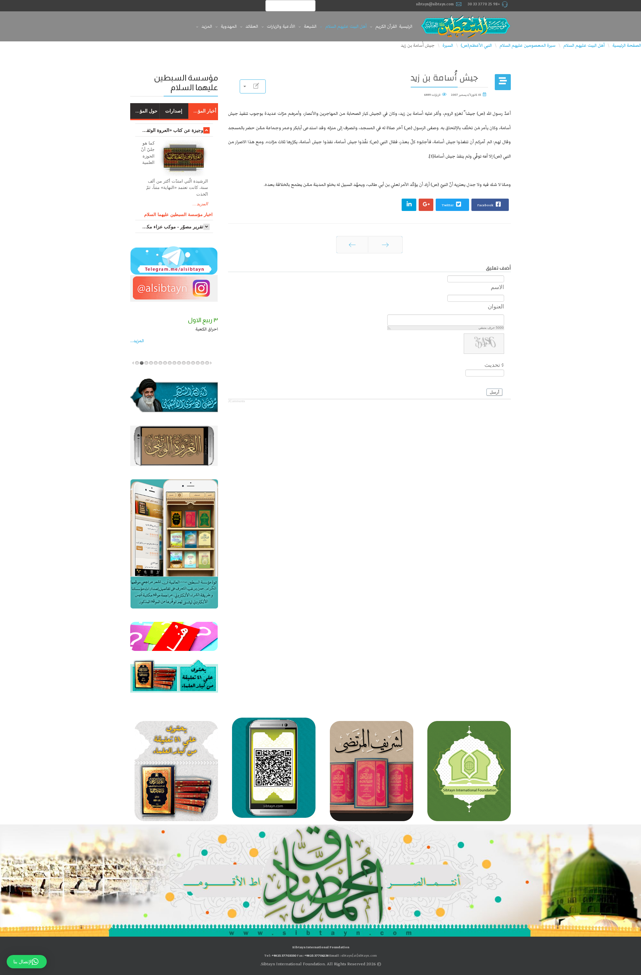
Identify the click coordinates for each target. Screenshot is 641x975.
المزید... (175, 340)
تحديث (492, 365)
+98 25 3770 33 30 (484, 4)
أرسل (494, 392)
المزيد (206, 26)
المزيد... (200, 203)
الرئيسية (405, 26)
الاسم (497, 287)
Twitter (448, 205)
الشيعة (310, 26)
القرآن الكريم (386, 26)
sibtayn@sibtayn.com (435, 4)
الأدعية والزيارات (281, 26)
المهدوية (229, 26)
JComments (236, 401)
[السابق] (385, 244)
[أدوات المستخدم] (253, 86)
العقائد (251, 26)
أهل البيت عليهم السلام (346, 26)
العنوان (496, 306)
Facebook (485, 205)
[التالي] (352, 244)
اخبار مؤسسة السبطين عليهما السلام (178, 214)
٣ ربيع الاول (154, 320)
